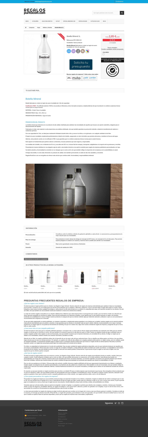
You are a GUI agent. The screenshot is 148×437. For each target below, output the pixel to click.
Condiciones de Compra (65, 423)
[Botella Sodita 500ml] (65, 276)
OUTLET (58, 21)
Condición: (70, 42)
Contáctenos (119, 1)
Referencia (70, 40)
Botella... (26, 286)
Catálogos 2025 (95, 21)
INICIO (27, 21)
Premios (60, 421)
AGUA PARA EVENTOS (47, 21)
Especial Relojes (83, 21)
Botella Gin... (112, 286)
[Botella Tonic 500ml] (99, 276)
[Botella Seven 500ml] (48, 276)
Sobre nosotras (62, 419)
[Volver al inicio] (25, 28)
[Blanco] (103, 54)
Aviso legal (61, 425)
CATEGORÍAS (35, 21)
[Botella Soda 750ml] (31, 276)
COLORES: (106, 52)
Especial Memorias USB (69, 21)
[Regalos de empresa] (40, 12)
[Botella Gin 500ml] (116, 276)
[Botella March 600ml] (82, 276)
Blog (104, 21)
